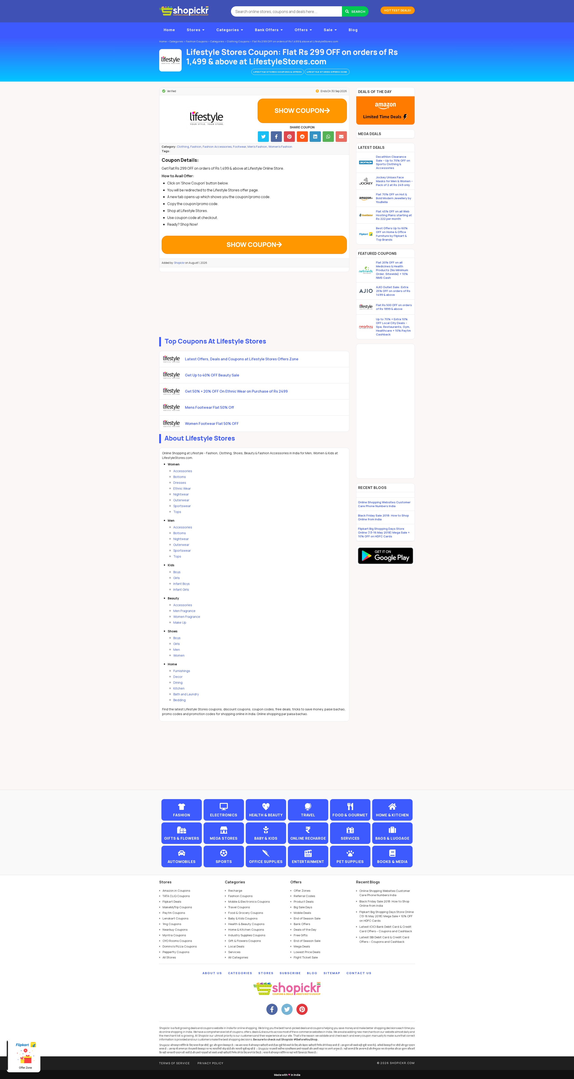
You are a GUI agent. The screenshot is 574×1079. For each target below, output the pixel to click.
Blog (353, 29)
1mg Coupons (172, 924)
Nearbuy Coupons (175, 930)
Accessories (182, 471)
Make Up (179, 622)
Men (176, 649)
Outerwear (181, 500)
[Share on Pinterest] (289, 136)
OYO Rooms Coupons (177, 941)
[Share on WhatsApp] (328, 136)
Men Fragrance (184, 611)
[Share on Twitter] (263, 136)
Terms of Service (174, 1063)
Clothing (183, 147)
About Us (212, 973)
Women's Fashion (280, 147)
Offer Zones (302, 891)
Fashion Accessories (217, 147)
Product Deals (303, 902)
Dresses (179, 482)
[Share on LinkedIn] (315, 136)
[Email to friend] (341, 136)
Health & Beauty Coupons (246, 924)
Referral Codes (304, 896)
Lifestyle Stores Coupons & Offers (277, 71)
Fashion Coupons (240, 896)
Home (169, 29)
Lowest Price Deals (307, 952)
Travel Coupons (239, 907)
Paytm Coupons (174, 913)
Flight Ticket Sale (306, 957)
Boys (176, 572)
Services (234, 952)
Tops (177, 512)
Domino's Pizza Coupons (180, 946)
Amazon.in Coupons (176, 891)
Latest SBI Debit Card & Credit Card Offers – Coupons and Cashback (384, 939)
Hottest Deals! (397, 10)
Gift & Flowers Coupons (244, 941)
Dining (178, 682)
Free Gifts (300, 935)
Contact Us (359, 973)
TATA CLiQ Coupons (176, 896)
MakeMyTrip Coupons (177, 907)
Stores (193, 29)
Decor (178, 677)
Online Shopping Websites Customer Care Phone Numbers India (384, 504)
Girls (176, 578)
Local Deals (236, 946)
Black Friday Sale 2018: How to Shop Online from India (383, 517)
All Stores (169, 957)
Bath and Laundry (186, 694)
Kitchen (179, 688)
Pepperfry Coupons (176, 952)
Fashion (195, 147)
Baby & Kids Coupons (242, 918)
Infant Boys (181, 584)
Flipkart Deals (172, 902)
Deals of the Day (305, 930)
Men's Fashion (257, 147)
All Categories (238, 957)
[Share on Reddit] (302, 136)
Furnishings (181, 671)
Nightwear (181, 494)
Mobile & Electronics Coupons (249, 902)
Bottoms (179, 477)
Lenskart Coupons (175, 918)
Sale (328, 29)
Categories (227, 29)
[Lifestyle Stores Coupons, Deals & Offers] (170, 60)
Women (179, 655)
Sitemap (332, 973)
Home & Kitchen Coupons (246, 930)
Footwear (239, 147)
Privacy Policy (211, 1063)
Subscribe (290, 973)
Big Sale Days (303, 907)
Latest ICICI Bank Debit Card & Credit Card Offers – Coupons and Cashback (385, 929)
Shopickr (179, 263)
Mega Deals (302, 946)
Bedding (179, 700)
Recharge (235, 891)
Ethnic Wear (182, 488)
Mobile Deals (302, 913)
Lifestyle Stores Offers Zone (327, 71)
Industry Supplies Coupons (246, 935)
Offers (301, 29)
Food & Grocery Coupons (245, 913)
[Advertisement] (254, 303)
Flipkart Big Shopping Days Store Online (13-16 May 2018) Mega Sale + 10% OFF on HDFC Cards (384, 532)
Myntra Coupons (174, 935)
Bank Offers (267, 29)
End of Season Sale (307, 918)
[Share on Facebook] (276, 136)
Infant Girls (181, 589)
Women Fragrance (186, 616)
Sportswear (182, 506)
